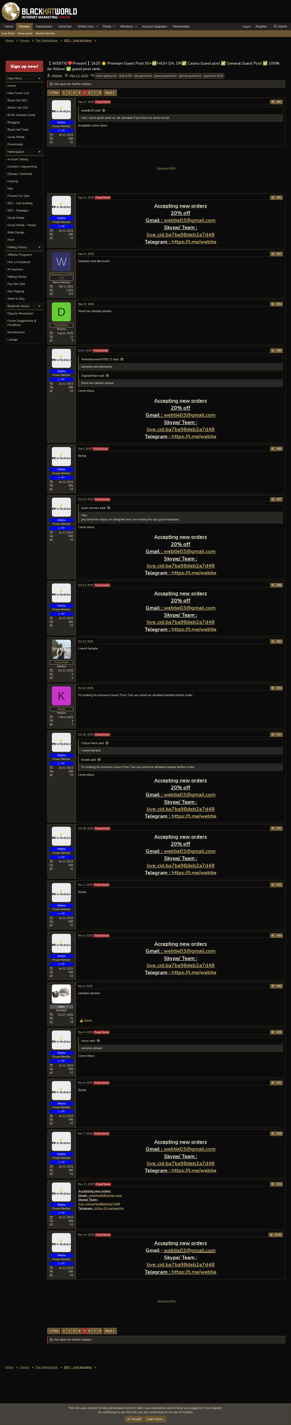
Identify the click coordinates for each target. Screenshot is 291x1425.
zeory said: (88, 1041)
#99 (279, 1184)
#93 (279, 885)
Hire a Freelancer (19, 262)
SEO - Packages (18, 210)
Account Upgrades (154, 26)
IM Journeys (15, 269)
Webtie (57, 76)
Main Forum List (18, 93)
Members (126, 26)
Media (107, 26)
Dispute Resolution (20, 313)
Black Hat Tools (18, 130)
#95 (279, 986)
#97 (279, 1083)
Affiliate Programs (19, 255)
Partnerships (181, 26)
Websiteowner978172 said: (100, 359)
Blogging (13, 122)
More (10, 240)
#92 (279, 828)
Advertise (65, 26)
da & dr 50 (125, 76)
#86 (279, 449)
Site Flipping (15, 291)
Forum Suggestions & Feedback (21, 323)
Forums (24, 26)
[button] (97, 26)
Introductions (16, 332)
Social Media (15, 137)
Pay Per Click (16, 284)
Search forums (45, 33)
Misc (10, 189)
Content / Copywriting (22, 167)
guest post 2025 (213, 76)
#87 (279, 499)
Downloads (15, 144)
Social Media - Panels (21, 225)
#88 (279, 585)
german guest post (190, 76)
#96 (279, 1032)
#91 (279, 734)
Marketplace (44, 26)
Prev (55, 93)
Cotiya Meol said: (92, 743)
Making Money (17, 277)
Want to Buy (16, 299)
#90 (279, 688)
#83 (279, 254)
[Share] (272, 102)
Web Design (15, 232)
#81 (279, 102)
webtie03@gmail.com (190, 220)
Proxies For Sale (18, 196)
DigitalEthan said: (93, 376)
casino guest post (106, 76)
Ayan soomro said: (93, 508)
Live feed (8, 33)
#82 (279, 197)
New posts (25, 33)
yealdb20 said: (91, 110)
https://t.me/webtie (109, 1208)
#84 (279, 304)
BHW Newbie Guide (21, 115)
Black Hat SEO (17, 100)
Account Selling (17, 159)
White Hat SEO (17, 108)
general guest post (165, 76)
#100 (278, 1235)
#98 (279, 1133)
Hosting (12, 181)
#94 (279, 935)
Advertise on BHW (166, 168)
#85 (279, 350)
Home (9, 26)
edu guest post (143, 76)
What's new (86, 26)
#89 (279, 641)
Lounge (12, 340)
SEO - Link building (19, 203)
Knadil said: (88, 760)
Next (108, 93)
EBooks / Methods (19, 174)
